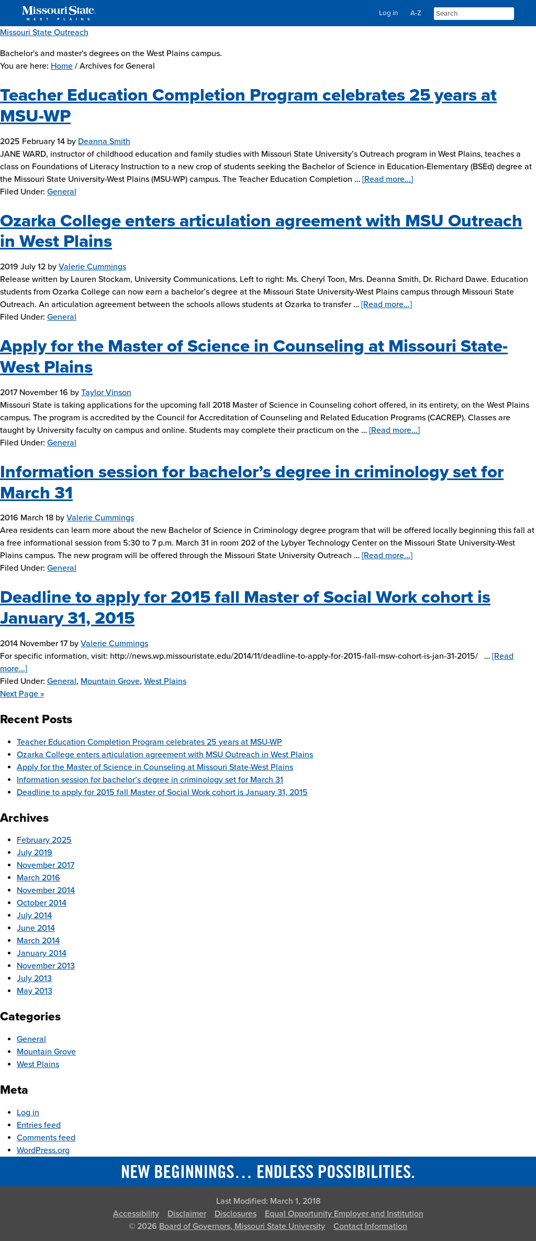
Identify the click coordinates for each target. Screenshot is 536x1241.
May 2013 (34, 991)
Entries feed (39, 1125)
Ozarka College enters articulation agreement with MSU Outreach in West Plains (165, 754)
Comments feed (46, 1138)
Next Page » (22, 694)
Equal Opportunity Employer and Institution (344, 1214)
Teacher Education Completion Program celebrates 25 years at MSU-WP (149, 742)
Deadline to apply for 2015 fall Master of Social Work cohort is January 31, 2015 (162, 792)
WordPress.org (43, 1150)
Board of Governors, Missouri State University (242, 1226)
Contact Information (370, 1226)
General (61, 192)
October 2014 (41, 903)
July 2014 (34, 915)
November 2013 (46, 966)
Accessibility (136, 1214)
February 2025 (44, 840)
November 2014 (46, 890)
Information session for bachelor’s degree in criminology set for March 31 (150, 780)
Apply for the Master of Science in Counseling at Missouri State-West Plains (155, 767)
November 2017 (45, 865)
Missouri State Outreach (44, 32)
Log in (388, 13)
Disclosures (235, 1214)
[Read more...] (387, 179)
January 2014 (41, 953)
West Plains (165, 681)
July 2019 (34, 852)
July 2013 (34, 978)
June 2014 (36, 928)
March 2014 (38, 940)
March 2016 (38, 878)
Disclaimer (187, 1214)
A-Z (415, 13)
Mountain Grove (110, 681)
